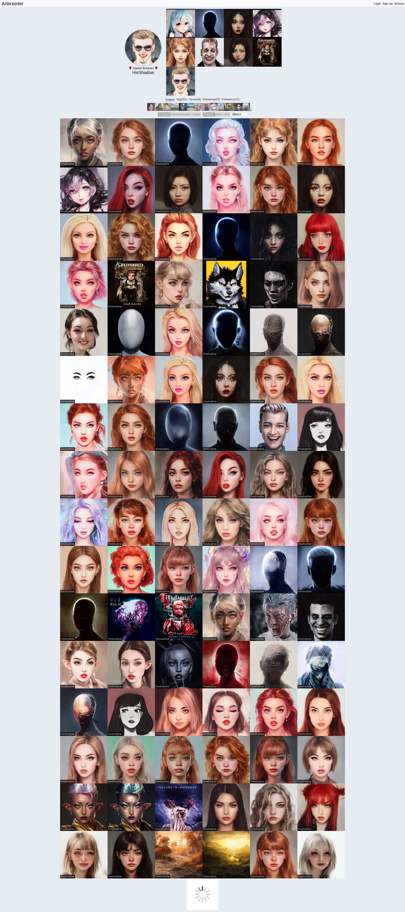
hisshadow (67, 163)
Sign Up (388, 3)
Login (377, 3)
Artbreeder (12, 3)
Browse (399, 3)
